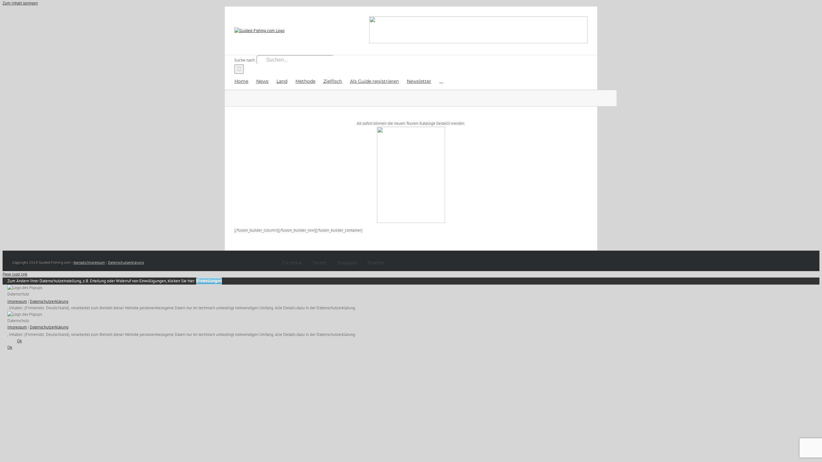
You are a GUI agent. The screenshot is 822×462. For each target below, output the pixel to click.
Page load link (15, 274)
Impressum (17, 301)
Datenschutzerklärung (126, 262)
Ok (19, 341)
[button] (441, 81)
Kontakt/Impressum (89, 262)
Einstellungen (209, 281)
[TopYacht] (478, 30)
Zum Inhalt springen (20, 3)
